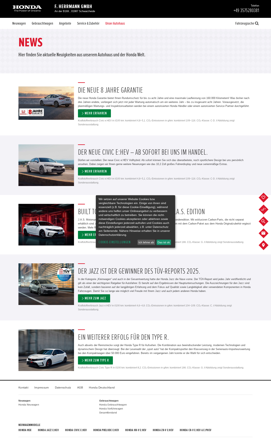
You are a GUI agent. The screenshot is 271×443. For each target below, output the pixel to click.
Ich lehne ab (146, 242)
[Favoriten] (266, 198)
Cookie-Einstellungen (115, 242)
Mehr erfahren (96, 113)
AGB (80, 387)
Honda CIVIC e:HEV (76, 430)
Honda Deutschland (102, 387)
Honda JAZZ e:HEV (48, 430)
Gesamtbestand (108, 412)
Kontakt (23, 387)
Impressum (41, 387)
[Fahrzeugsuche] (266, 221)
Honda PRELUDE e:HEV (106, 430)
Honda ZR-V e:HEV (163, 430)
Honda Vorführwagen (111, 408)
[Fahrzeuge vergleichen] (266, 210)
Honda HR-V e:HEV (135, 430)
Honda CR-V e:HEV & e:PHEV (195, 430)
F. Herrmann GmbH (73, 6)
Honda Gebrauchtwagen (113, 404)
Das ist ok (164, 242)
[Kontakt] (266, 233)
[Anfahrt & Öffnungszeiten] (266, 245)
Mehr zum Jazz (95, 298)
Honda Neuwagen (28, 404)
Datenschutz (63, 387)
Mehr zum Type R (97, 360)
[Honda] (27, 8)
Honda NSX (25, 430)
